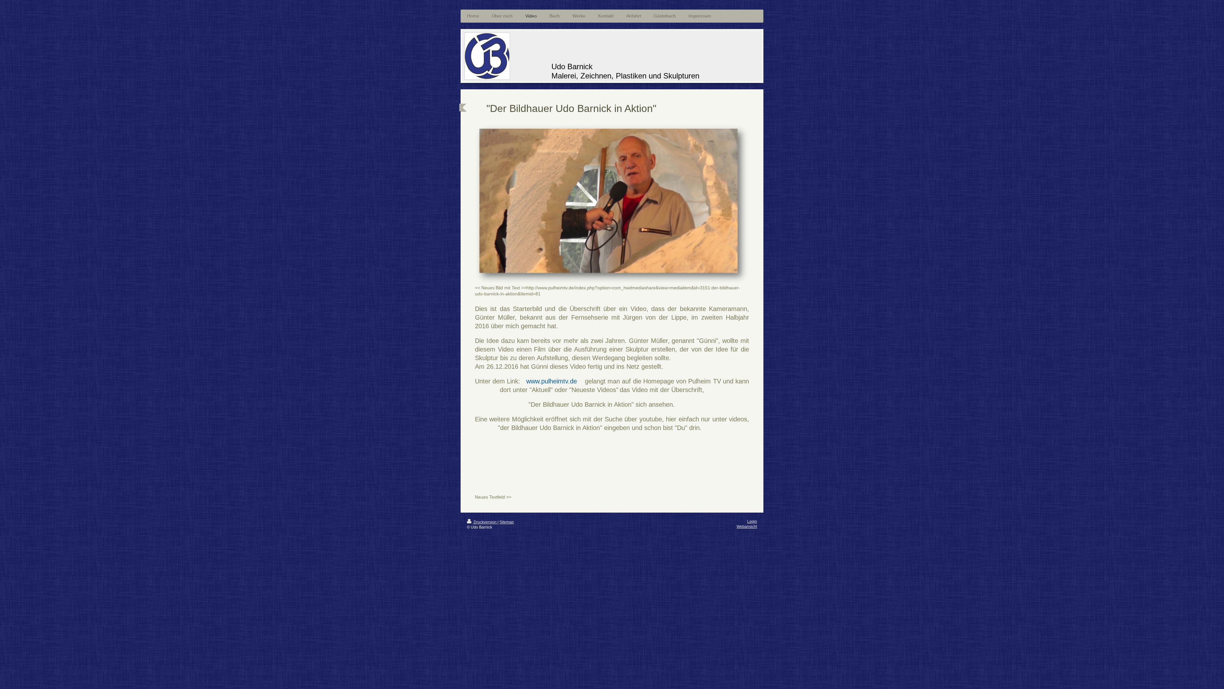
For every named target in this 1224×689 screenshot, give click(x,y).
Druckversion (485, 522)
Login (752, 521)
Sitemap (506, 522)
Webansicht (747, 526)
